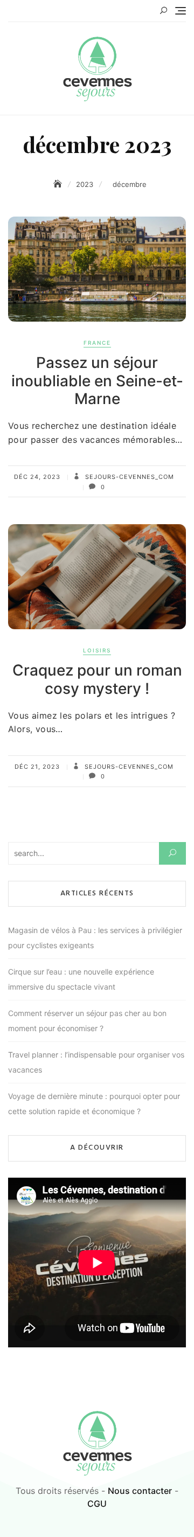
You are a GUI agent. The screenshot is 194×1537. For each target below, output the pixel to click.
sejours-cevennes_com (128, 477)
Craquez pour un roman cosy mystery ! (97, 679)
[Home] (59, 184)
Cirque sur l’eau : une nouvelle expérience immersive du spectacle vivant (81, 979)
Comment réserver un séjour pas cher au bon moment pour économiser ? (87, 1021)
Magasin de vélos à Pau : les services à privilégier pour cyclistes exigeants (95, 938)
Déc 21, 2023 (37, 766)
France (97, 342)
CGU (97, 1503)
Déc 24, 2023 (37, 477)
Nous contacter (140, 1490)
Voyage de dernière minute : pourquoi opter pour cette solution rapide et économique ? (94, 1103)
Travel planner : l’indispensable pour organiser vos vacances (96, 1062)
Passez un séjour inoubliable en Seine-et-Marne (97, 380)
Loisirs (97, 650)
